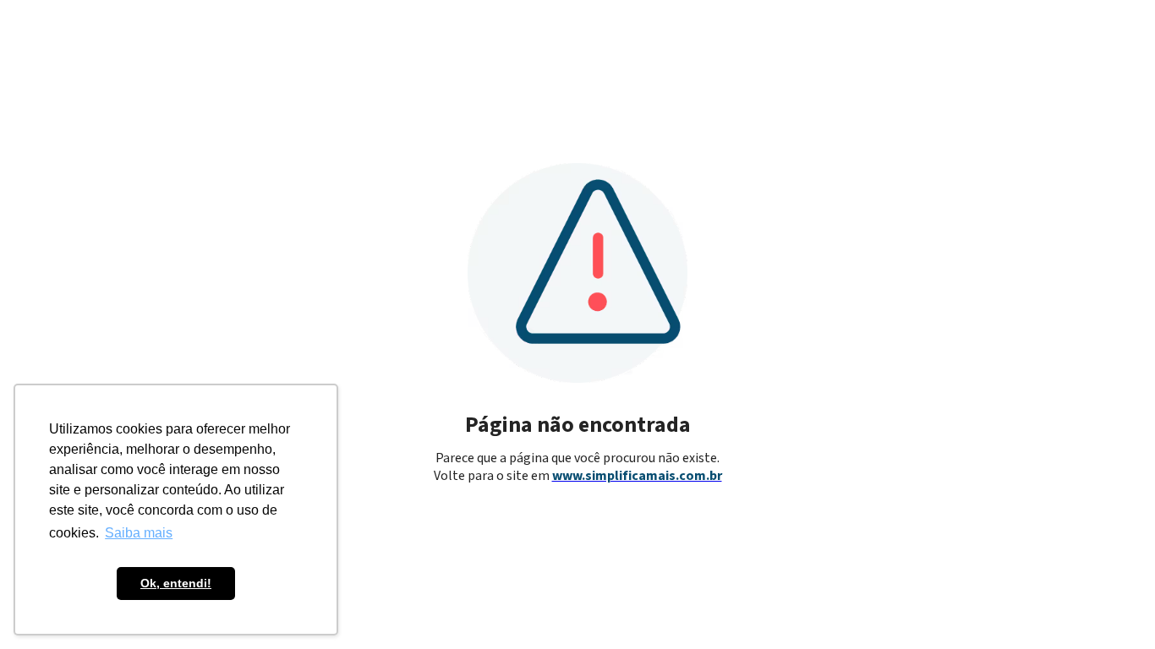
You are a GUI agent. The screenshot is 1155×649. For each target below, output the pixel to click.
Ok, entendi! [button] (175, 583)
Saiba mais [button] (138, 533)
